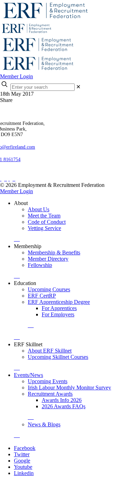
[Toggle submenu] (17, 239)
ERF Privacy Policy (25, 172)
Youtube (23, 467)
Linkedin (24, 473)
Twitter (22, 454)
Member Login (16, 76)
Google (22, 461)
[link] (78, 87)
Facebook (24, 448)
